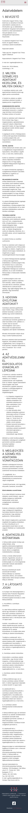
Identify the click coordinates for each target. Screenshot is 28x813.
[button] (25, 2)
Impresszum (22, 793)
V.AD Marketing (17, 808)
